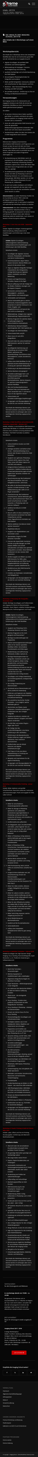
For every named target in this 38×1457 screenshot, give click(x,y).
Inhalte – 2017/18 (9, 10)
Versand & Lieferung (8, 1403)
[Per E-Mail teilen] (31, 1372)
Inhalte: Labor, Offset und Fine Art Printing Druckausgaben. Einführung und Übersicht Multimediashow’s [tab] (18, 1132)
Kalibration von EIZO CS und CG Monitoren (14, 1426)
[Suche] (28, 4)
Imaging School (13, 1454)
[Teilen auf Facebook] (7, 1372)
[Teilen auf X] (15, 1372)
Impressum (6, 1391)
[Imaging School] (16, 4)
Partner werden (7, 1440)
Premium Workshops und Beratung (12, 1420)
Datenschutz (6, 1406)
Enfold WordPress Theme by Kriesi (26, 1454)
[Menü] (32, 4)
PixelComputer (7, 1423)
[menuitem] (28, 4)
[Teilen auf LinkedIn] (23, 1372)
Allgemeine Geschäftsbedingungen (12, 1394)
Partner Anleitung (8, 1443)
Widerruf (5, 1400)
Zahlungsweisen (7, 1397)
